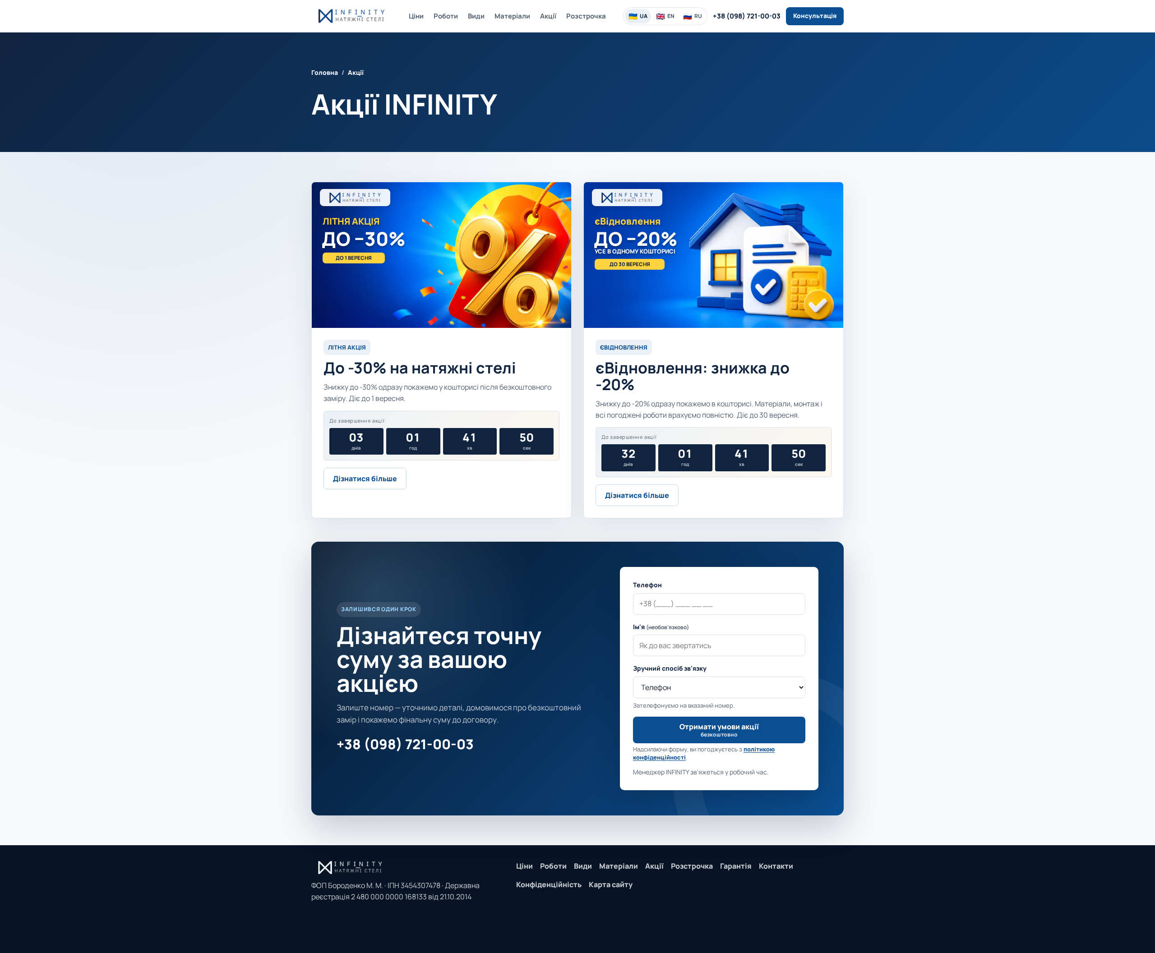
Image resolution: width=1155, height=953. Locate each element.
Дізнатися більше (365, 478)
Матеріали (512, 16)
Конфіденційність (549, 884)
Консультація (814, 15)
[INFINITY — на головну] (351, 16)
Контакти (776, 866)
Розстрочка (586, 16)
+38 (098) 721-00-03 (747, 16)
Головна (324, 72)
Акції (548, 16)
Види (476, 16)
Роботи (446, 16)
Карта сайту (611, 884)
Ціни (416, 16)
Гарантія (736, 866)
